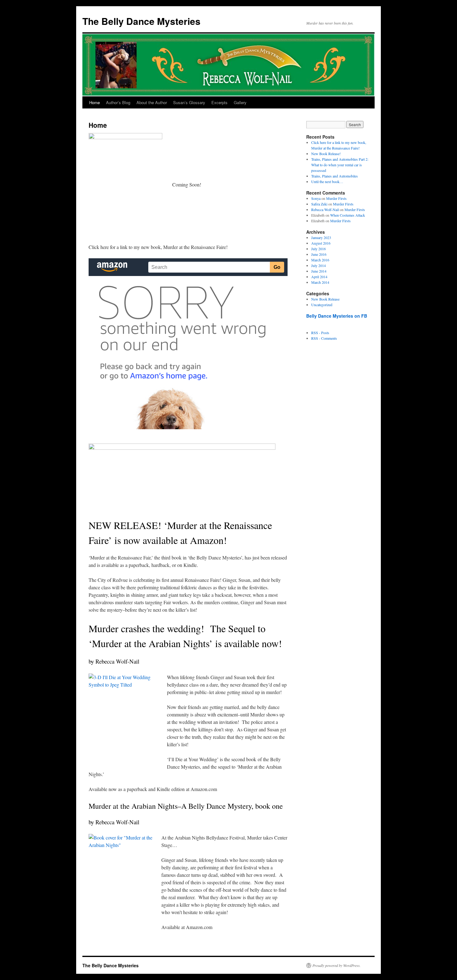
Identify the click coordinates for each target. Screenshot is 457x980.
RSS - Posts (320, 332)
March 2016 (320, 259)
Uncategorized (321, 304)
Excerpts (219, 102)
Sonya (316, 198)
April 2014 (319, 276)
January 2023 (321, 237)
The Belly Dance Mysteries (141, 21)
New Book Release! (326, 153)
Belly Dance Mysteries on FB (336, 316)
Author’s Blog (118, 102)
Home (94, 102)
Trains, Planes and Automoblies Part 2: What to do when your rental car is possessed (339, 165)
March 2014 (320, 282)
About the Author (151, 102)
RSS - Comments (324, 338)
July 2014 (318, 265)
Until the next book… (327, 181)
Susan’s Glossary (189, 102)
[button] (125, 188)
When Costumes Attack (347, 215)
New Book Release (325, 299)
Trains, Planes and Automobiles (334, 175)
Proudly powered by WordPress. (336, 965)
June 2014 (318, 271)
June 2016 (318, 254)
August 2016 (320, 243)
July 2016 (318, 248)
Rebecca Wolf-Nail (325, 209)
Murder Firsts (336, 198)
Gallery (240, 102)
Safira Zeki (319, 203)
